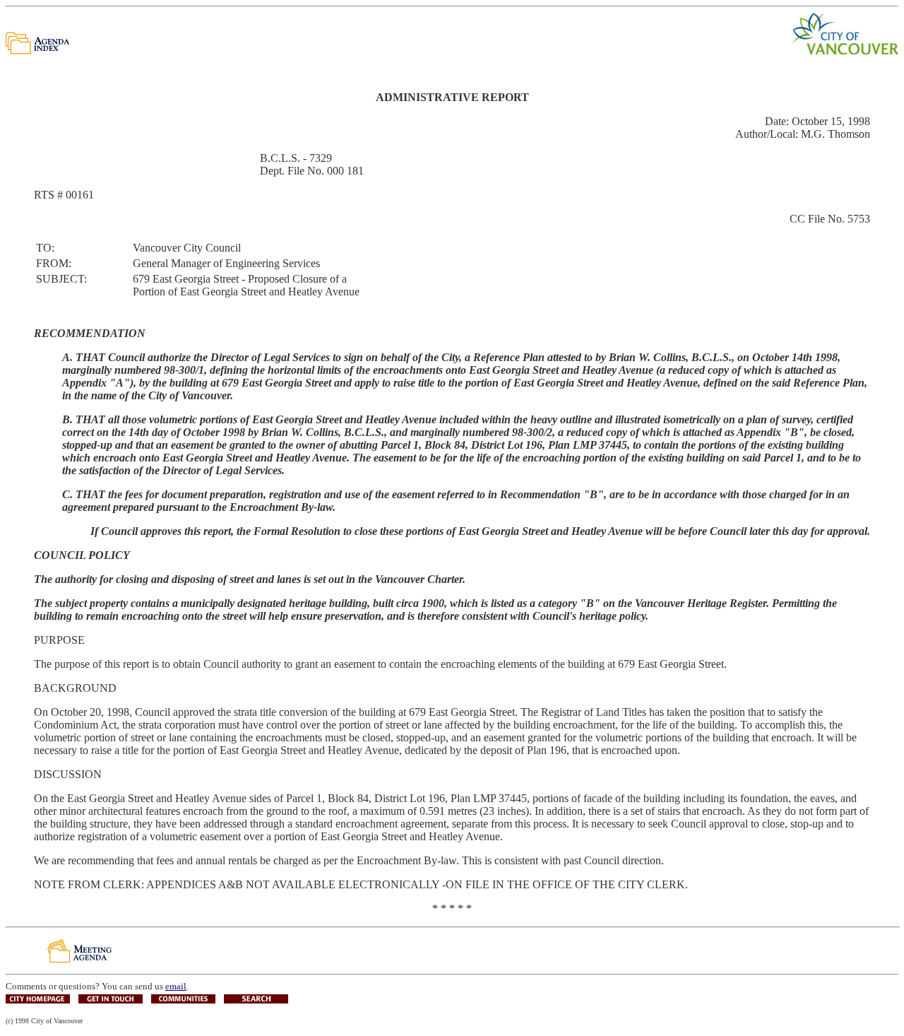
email (175, 986)
